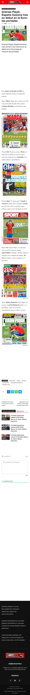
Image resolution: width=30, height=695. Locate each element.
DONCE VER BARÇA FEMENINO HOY (11, 635)
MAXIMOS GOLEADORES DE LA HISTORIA (13, 621)
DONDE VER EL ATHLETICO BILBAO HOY (13, 637)
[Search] (27, 2)
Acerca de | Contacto (14, 686)
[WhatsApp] (16, 391)
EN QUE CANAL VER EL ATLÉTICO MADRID (13, 640)
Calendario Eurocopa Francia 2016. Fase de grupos (8, 403)
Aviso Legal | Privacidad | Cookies (15, 688)
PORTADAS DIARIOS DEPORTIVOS (8, 8)
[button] (3, 2)
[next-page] (5, 445)
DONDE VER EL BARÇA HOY (9, 611)
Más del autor (20, 411)
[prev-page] (3, 445)
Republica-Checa (6, 384)
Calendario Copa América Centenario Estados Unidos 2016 (22, 403)
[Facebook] (8, 391)
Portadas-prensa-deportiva (17, 382)
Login (26, 456)
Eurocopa (24, 380)
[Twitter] (12, 391)
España (18, 380)
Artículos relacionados (9, 411)
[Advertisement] (15, 74)
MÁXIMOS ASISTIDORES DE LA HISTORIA (13, 623)
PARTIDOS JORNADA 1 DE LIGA (10, 606)
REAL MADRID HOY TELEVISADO (10, 609)
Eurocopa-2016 (5, 382)
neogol (5, 23)
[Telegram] (20, 391)
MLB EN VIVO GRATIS (7, 614)
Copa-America (12, 380)
